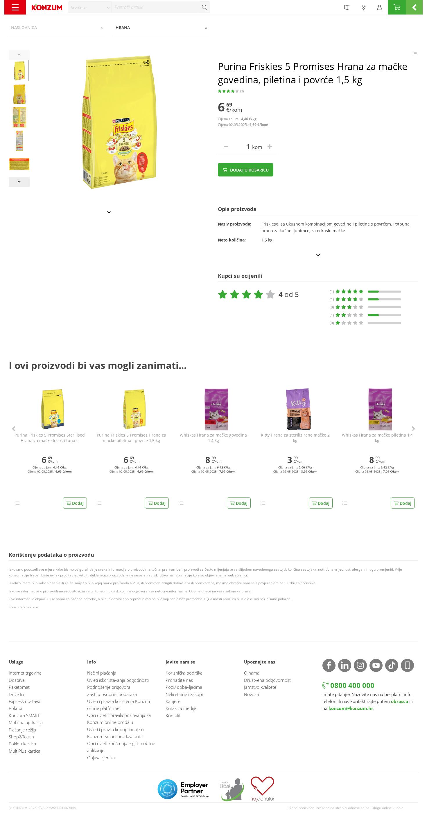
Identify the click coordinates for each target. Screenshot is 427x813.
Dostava (17, 680)
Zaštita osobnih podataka (112, 694)
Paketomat (19, 687)
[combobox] (90, 7)
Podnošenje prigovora (108, 687)
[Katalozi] (347, 7)
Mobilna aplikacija (26, 722)
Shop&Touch (21, 737)
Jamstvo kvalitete (260, 687)
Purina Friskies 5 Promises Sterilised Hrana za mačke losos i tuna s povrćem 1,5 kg (50, 438)
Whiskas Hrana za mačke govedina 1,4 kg (213, 437)
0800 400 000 (351, 685)
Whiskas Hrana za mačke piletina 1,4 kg (377, 437)
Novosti (251, 694)
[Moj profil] (380, 7)
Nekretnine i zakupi (184, 694)
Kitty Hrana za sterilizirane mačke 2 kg (295, 437)
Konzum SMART (24, 715)
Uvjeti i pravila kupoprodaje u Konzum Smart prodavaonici (115, 733)
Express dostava (24, 701)
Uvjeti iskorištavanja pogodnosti (118, 680)
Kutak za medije (181, 708)
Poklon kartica (22, 744)
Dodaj (77, 503)
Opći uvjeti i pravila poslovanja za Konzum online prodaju (119, 718)
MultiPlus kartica (24, 751)
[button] (14, 428)
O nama (251, 673)
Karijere (173, 701)
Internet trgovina (25, 673)
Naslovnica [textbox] (24, 27)
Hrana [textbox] (123, 27)
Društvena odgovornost (267, 680)
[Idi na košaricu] (397, 7)
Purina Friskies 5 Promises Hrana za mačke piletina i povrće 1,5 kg (131, 437)
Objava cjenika (101, 757)
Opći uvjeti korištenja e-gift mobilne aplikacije (121, 746)
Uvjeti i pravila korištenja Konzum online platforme (119, 704)
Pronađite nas (179, 680)
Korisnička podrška (184, 673)
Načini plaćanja (101, 673)
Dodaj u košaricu (249, 170)
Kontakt (173, 715)
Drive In (16, 694)
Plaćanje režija (22, 730)
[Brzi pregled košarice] (414, 7)
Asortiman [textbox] (79, 7)
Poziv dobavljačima (184, 687)
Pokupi (15, 708)
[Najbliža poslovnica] (364, 7)
